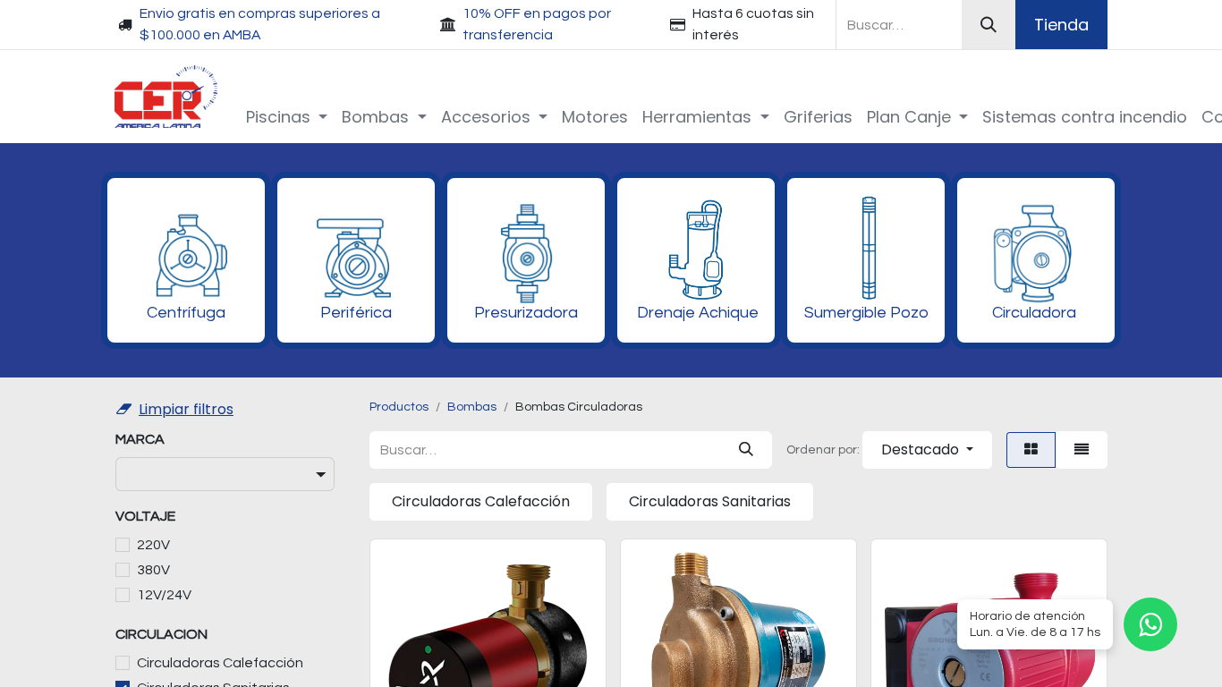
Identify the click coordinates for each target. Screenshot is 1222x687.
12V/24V (164, 595)
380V (153, 570)
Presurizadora (526, 312)
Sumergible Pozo (866, 312)
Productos (399, 407)
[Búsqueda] (988, 24)
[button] (927, 450)
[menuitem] (287, 117)
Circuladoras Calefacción (220, 663)
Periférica (356, 312)
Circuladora (1034, 312)
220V (153, 545)
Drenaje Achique (698, 312)
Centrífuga (186, 312)
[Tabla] (1031, 450)
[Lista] (1081, 450)
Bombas (471, 407)
